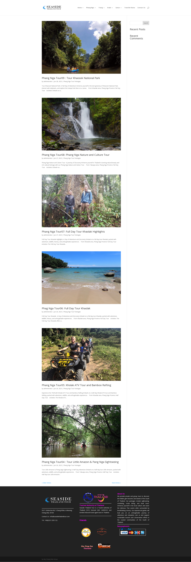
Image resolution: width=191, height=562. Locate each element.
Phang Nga (90, 8)
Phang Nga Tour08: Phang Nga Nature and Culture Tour (75, 155)
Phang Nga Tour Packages (72, 81)
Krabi (109, 8)
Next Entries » (116, 483)
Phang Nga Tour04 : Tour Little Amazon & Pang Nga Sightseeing (80, 462)
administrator (48, 81)
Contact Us (141, 8)
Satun (118, 8)
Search (146, 23)
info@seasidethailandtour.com (60, 516)
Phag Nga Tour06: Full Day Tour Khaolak (66, 308)
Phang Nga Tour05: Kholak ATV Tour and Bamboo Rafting (76, 385)
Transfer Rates (129, 8)
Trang (100, 8)
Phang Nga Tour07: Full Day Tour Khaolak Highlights (73, 231)
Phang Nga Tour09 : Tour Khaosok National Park (71, 78)
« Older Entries (46, 483)
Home (80, 8)
